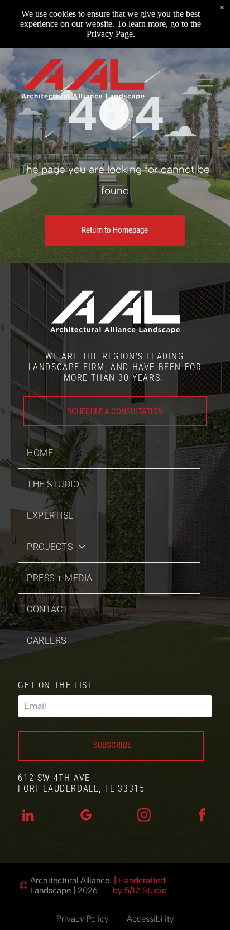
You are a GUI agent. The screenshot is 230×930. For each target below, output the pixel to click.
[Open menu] (204, 79)
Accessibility (150, 919)
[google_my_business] (86, 816)
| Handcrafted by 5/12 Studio (140, 885)
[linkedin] (28, 816)
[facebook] (202, 816)
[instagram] (144, 816)
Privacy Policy (82, 919)
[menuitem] (109, 453)
